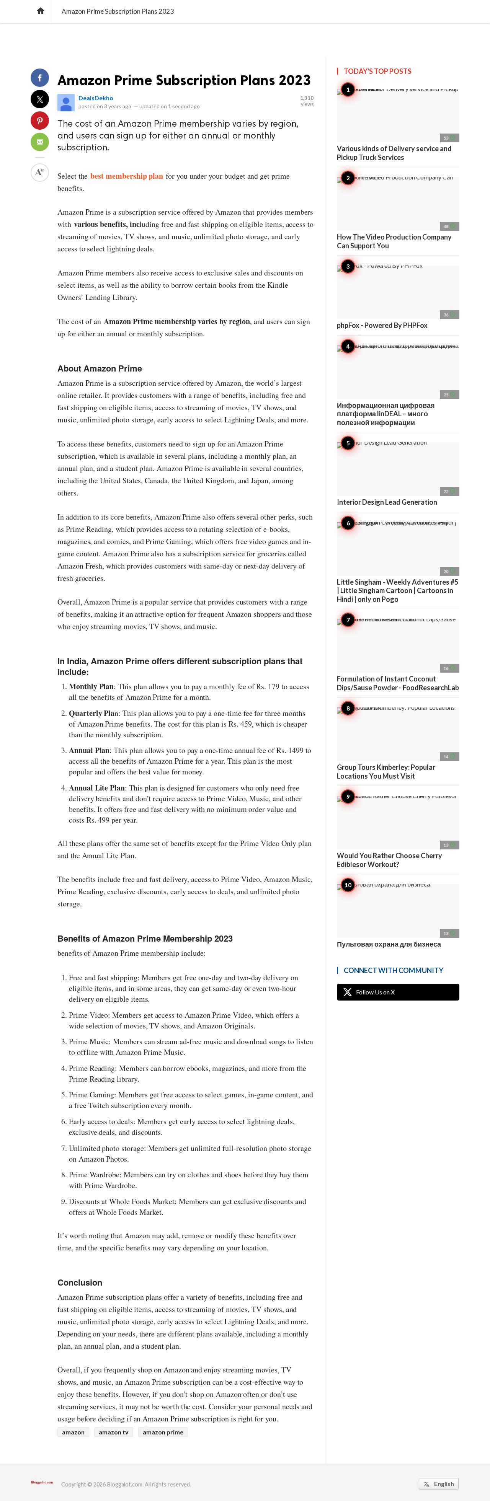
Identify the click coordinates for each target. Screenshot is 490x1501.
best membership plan (126, 175)
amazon (73, 1432)
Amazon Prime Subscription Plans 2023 (184, 80)
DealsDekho (95, 97)
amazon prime (163, 1432)
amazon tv (114, 1432)
